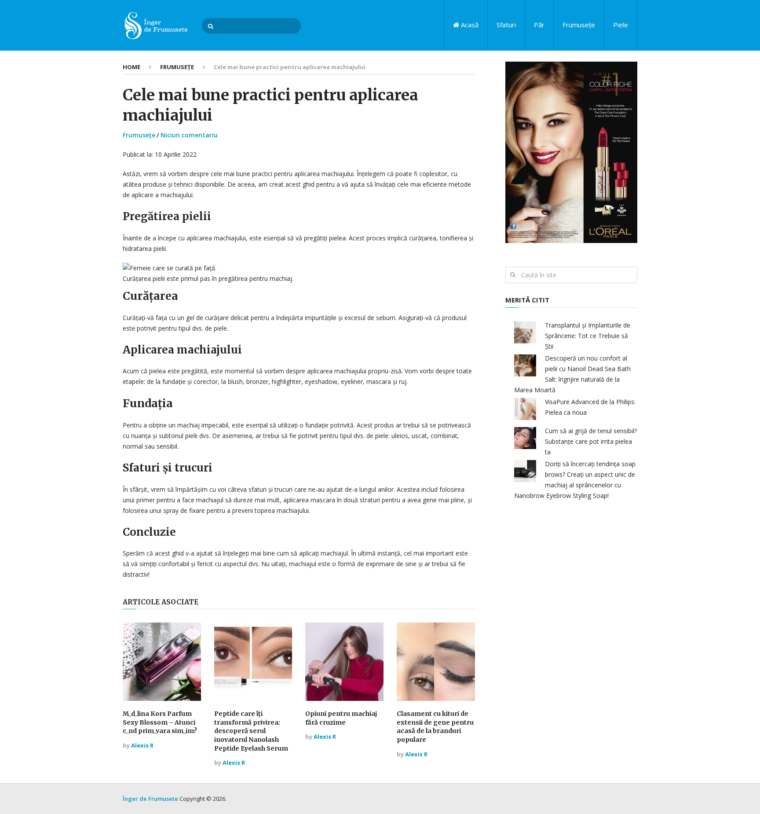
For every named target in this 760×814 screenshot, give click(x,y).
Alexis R (142, 745)
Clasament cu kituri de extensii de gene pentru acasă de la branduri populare (435, 727)
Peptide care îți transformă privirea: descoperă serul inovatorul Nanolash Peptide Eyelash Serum (251, 731)
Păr (539, 24)
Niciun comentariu (189, 135)
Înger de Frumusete (150, 799)
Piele (620, 24)
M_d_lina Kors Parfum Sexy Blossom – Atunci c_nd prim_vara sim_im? (160, 722)
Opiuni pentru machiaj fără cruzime (341, 718)
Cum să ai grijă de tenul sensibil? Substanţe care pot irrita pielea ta (591, 441)
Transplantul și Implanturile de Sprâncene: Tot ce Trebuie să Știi (587, 335)
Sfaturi (506, 24)
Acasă (469, 24)
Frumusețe (579, 24)
